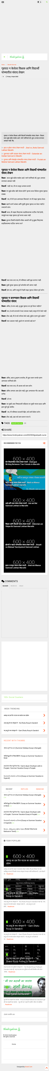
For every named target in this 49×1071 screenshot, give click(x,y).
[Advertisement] (23, 28)
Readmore (10, 874)
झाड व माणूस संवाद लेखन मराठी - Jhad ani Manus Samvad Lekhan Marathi (23, 566)
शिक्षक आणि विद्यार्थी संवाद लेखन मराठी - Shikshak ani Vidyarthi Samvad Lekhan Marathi (24, 525)
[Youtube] (2, 2)
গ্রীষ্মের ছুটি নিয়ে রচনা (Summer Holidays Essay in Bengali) (22, 748)
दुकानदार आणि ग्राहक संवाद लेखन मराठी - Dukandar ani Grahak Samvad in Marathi (21, 155)
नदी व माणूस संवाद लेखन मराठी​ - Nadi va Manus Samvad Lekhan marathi (22, 483)
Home (3, 64)
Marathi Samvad (12, 64)
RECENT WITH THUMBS (14, 740)
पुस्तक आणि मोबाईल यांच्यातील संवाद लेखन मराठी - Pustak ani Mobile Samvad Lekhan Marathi (23, 160)
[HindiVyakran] (17, 57)
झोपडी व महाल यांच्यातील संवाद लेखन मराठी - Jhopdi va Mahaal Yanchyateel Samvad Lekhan (23, 546)
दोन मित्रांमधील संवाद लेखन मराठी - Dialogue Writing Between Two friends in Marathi (22, 463)
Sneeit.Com (28, 1067)
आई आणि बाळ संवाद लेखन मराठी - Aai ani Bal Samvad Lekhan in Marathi (21, 504)
